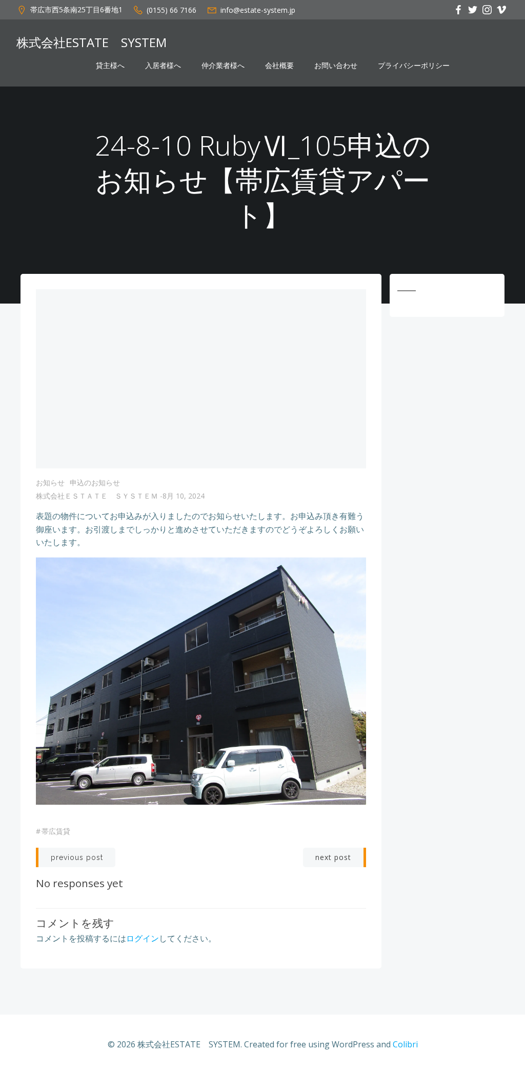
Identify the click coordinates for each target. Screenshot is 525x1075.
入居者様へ (163, 65)
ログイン (142, 938)
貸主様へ (110, 65)
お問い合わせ (335, 65)
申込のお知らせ (95, 482)
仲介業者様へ (223, 65)
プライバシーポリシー (414, 65)
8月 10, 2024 (184, 496)
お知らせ (50, 482)
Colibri (405, 1044)
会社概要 (279, 65)
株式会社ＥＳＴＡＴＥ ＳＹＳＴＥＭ (97, 496)
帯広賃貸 (56, 831)
